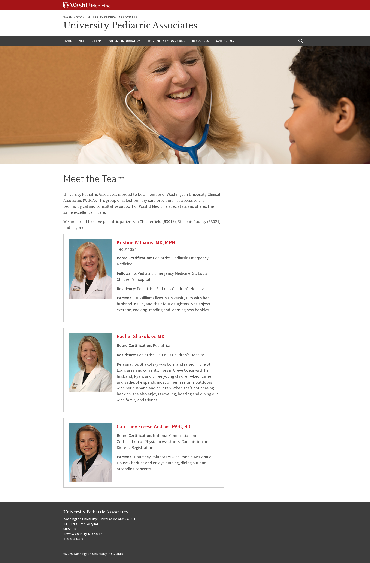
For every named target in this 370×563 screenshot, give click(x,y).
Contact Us (225, 41)
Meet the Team (90, 41)
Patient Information (125, 41)
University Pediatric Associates (130, 25)
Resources (200, 41)
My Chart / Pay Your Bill (166, 41)
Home (68, 41)
